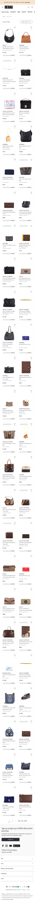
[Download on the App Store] (16, 846)
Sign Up (10, 839)
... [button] (15, 821)
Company (4, 873)
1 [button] (9, 821)
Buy (2, 858)
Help (2, 878)
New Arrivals (5, 12)
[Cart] (32, 7)
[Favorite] (15, 27)
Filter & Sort (25, 22)
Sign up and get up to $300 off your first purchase (17, 829)
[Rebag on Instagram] (6, 845)
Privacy (23, 889)
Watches (30, 12)
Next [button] (25, 821)
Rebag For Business (7, 868)
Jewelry (24, 12)
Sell (2, 863)
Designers (13, 12)
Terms (28, 889)
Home (4, 16)
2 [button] (12, 821)
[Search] (28, 7)
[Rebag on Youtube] (11, 845)
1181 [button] (22, 821)
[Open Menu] (2, 7)
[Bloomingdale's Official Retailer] (9, 850)
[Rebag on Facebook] (3, 845)
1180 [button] (19, 821)
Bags (19, 12)
